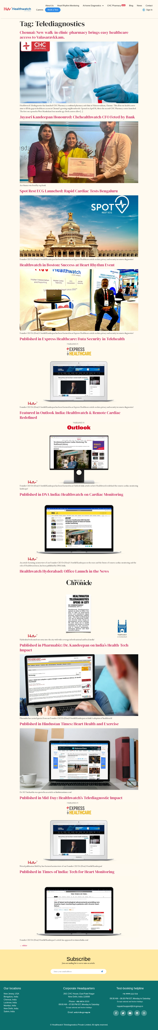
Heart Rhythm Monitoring (68, 6)
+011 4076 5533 (82, 1001)
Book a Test (53, 10)
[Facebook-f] (116, 1013)
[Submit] (102, 971)
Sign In (149, 10)
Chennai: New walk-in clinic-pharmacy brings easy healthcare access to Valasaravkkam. (74, 35)
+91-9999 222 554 (130, 993)
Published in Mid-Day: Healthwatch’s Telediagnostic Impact (71, 797)
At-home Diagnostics (92, 6)
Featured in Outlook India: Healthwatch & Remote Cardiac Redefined (70, 415)
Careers (39, 10)
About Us (49, 6)
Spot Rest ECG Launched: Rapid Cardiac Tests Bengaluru (69, 191)
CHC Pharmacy (116, 5)
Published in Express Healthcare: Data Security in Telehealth (72, 339)
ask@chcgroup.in (82, 1012)
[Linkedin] (137, 1013)
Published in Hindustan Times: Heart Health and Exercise (69, 724)
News (139, 6)
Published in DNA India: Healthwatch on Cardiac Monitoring (71, 494)
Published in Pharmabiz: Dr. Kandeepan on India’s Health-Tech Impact (74, 647)
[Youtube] (130, 1013)
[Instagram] (144, 1013)
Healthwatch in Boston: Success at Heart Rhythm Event (67, 265)
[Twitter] (123, 1013)
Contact (149, 6)
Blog (131, 6)
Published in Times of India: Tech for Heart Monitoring (67, 871)
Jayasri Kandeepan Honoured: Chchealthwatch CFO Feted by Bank (77, 117)
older (23, 945)
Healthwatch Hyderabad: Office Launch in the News (64, 571)
